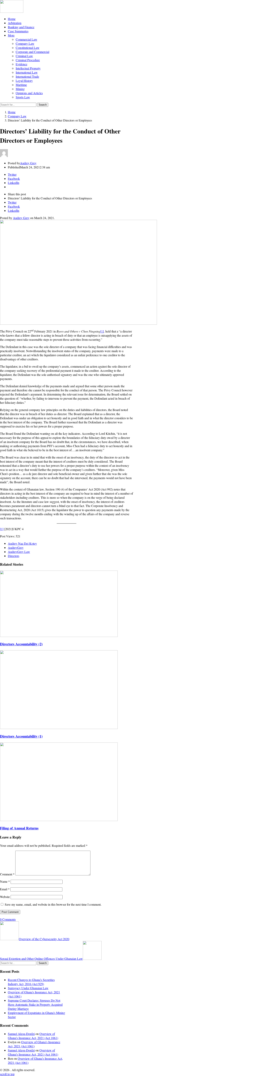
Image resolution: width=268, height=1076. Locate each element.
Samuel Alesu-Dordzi (21, 1034)
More (11, 35)
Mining (20, 89)
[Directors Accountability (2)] (59, 636)
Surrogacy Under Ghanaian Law (28, 988)
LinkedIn (13, 210)
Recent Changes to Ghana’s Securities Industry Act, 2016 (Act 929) (31, 982)
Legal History (24, 81)
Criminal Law (24, 56)
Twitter (12, 202)
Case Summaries (18, 31)
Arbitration (14, 23)
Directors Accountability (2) (21, 644)
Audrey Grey (21, 218)
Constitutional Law (27, 48)
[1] (102, 331)
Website (5, 897)
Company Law (25, 43)
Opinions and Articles (29, 93)
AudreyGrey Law (19, 552)
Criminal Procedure (28, 60)
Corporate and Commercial (32, 52)
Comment (7, 874)
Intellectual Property (28, 68)
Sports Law (23, 97)
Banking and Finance (21, 27)
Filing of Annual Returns (19, 828)
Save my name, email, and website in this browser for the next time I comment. (53, 904)
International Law (27, 72)
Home (11, 19)
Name (5, 881)
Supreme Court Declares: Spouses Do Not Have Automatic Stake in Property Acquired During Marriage (35, 1004)
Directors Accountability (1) (21, 736)
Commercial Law (26, 39)
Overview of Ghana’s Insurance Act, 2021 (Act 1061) (33, 1036)
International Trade (27, 76)
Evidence (21, 64)
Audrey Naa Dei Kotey (22, 543)
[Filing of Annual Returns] (59, 820)
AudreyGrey (16, 547)
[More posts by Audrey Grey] (4, 156)
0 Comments (8, 919)
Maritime (21, 85)
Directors (13, 556)
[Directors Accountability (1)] (59, 728)
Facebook (14, 206)
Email (5, 889)
